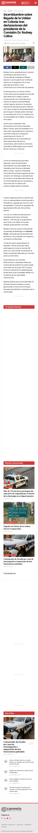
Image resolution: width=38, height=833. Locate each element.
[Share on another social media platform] (30, 67)
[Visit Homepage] (8, 3)
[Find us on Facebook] (1, 818)
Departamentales (18, 11)
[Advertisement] (19, 383)
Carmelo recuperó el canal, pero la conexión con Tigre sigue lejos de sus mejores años (20, 789)
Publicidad (28, 824)
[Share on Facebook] (7, 67)
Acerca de (20, 824)
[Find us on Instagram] (10, 818)
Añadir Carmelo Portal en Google (16, 43)
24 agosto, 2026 (8, 498)
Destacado (8, 487)
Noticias (10, 11)
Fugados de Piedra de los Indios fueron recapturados (17, 527)
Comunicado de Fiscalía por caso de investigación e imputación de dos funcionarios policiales (18, 561)
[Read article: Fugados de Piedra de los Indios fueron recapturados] (19, 513)
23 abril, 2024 (7, 40)
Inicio (5, 11)
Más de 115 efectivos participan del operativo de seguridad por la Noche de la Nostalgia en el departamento (19, 493)
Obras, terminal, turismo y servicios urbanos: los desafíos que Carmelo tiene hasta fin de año (21, 762)
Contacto (4, 827)
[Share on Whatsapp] (23, 67)
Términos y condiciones (8, 824)
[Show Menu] (36, 3)
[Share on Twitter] (15, 67)
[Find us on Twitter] (4, 818)
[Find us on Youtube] (7, 818)
